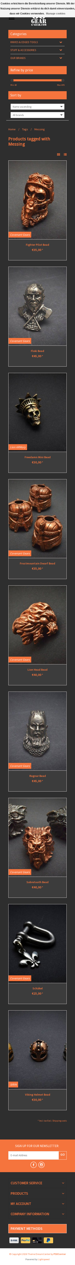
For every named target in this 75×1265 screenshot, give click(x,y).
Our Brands (17, 58)
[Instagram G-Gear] (41, 1165)
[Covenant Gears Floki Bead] (37, 306)
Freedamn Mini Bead (38, 457)
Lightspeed (44, 1259)
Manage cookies (55, 13)
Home (12, 129)
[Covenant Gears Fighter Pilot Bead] (37, 200)
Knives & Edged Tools (24, 42)
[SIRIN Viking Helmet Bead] (37, 1049)
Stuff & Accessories (23, 50)
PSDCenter (60, 1254)
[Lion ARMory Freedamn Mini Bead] (37, 412)
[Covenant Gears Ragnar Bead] (37, 731)
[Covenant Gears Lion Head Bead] (37, 625)
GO (62, 1154)
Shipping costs (59, 1120)
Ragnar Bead (37, 776)
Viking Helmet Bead (37, 1094)
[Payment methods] (14, 1240)
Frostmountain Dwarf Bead (37, 563)
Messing (39, 129)
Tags (25, 129)
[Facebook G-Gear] (33, 1165)
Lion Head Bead (38, 670)
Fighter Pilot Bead (37, 245)
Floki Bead (37, 351)
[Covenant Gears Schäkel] (37, 943)
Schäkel (37, 988)
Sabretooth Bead (37, 882)
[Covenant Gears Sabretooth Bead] (37, 837)
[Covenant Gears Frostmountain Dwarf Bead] (37, 518)
